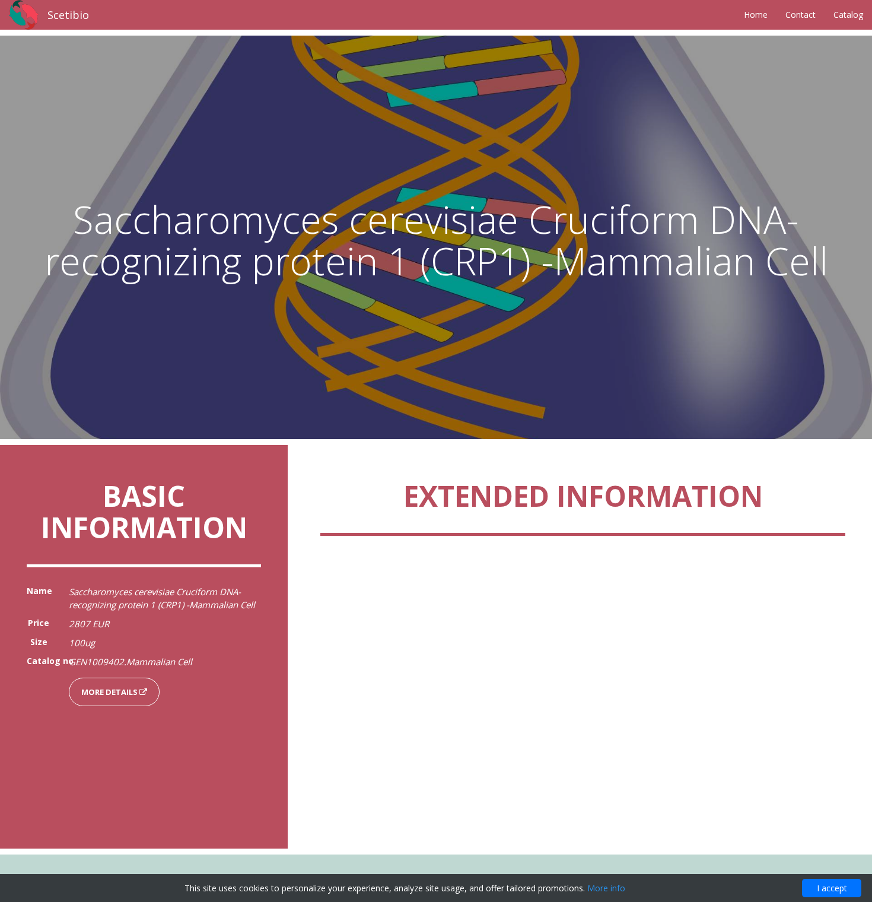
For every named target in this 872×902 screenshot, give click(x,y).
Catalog (848, 14)
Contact (800, 14)
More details (110, 692)
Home (756, 14)
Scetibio (68, 15)
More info (606, 888)
